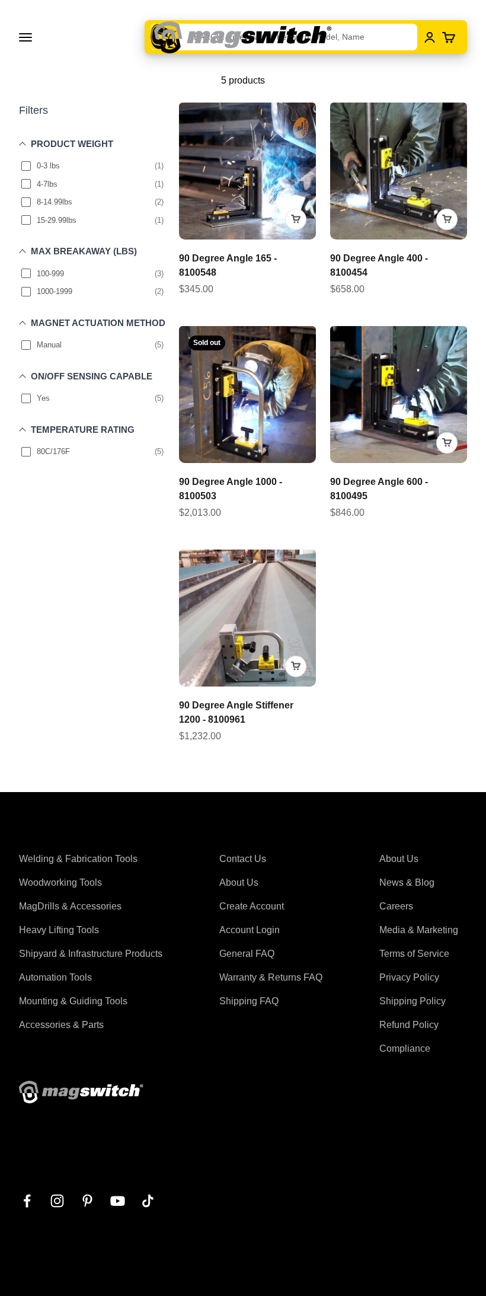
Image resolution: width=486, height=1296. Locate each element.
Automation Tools (55, 977)
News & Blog (406, 882)
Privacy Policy (409, 977)
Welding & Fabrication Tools (78, 859)
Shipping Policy (412, 1001)
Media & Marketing (418, 930)
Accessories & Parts (61, 1025)
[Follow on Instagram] (57, 1201)
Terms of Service (414, 954)
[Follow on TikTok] (148, 1201)
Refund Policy (409, 1025)
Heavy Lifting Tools (59, 930)
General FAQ (246, 954)
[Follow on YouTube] (118, 1201)
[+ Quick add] (295, 219)
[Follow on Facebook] (27, 1201)
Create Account (251, 906)
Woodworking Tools (60, 882)
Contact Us (242, 859)
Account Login (249, 930)
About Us (238, 882)
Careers (396, 906)
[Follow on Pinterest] (87, 1201)
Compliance (404, 1048)
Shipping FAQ (249, 1001)
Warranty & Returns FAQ (270, 977)
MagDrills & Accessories (70, 906)
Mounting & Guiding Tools (73, 1001)
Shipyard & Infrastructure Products (90, 954)
